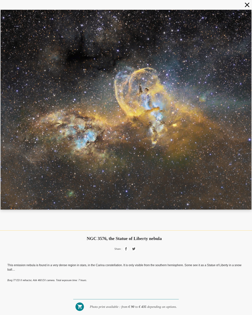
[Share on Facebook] (126, 250)
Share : (118, 249)
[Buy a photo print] (79, 310)
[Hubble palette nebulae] (247, 5)
